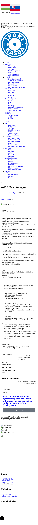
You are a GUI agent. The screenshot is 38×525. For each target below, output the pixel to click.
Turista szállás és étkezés (15, 80)
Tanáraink (11, 69)
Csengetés (11, 97)
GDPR (10, 100)
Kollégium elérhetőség (14, 79)
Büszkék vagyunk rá (14, 71)
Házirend (11, 95)
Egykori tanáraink (13, 75)
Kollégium (8, 77)
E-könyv (10, 118)
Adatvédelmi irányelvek (8, 508)
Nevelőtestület (12, 85)
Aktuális (7, 62)
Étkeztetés (11, 84)
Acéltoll (10, 94)
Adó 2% (10, 117)
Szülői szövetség (13, 115)
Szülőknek (8, 113)
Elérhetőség (11, 66)
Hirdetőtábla (11, 105)
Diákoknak (8, 89)
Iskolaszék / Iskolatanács (15, 107)
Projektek (7, 112)
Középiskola (12, 67)
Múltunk (10, 72)
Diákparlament (12, 90)
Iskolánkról (8, 64)
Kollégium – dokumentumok (16, 87)
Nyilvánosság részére (11, 99)
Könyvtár (11, 92)
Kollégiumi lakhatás (14, 82)
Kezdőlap (12, 193)
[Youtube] (8, 20)
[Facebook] (3, 20)
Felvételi (10, 102)
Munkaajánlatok (13, 109)
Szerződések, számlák (14, 110)
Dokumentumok (13, 104)
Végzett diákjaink (13, 74)
